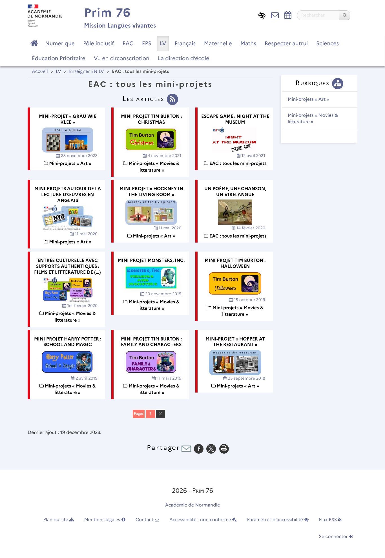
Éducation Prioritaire (58, 58)
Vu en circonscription (121, 58)
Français (184, 43)
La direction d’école (183, 58)
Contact (145, 520)
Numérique (60, 43)
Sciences (327, 43)
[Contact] (275, 15)
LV (163, 43)
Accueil (40, 71)
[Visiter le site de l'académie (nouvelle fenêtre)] (45, 15)
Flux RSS (328, 520)
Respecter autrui (286, 43)
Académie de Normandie (192, 505)
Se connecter (334, 536)
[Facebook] (198, 448)
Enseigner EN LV (86, 71)
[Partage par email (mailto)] (186, 448)
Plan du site (56, 520)
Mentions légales (102, 520)
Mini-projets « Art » (308, 99)
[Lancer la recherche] (344, 15)
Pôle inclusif (98, 43)
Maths (248, 43)
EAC (127, 43)
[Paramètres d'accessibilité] (261, 15)
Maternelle (218, 43)
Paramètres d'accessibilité (275, 520)
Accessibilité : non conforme (200, 520)
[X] (211, 448)
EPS (146, 43)
